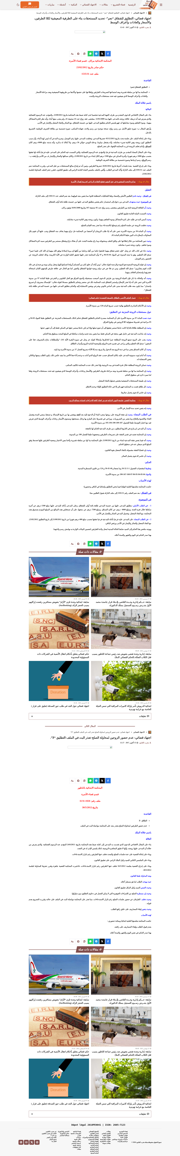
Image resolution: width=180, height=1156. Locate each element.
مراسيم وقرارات (122, 1141)
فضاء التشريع (123, 1131)
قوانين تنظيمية (123, 1135)
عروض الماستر (76, 1143)
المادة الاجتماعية (94, 1143)
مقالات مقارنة (106, 1137)
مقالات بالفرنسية (105, 1139)
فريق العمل (52, 1139)
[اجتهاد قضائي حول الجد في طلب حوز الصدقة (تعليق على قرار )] (59, 686)
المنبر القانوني (94, 1133)
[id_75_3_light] (18, 4)
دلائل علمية (77, 1139)
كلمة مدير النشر (51, 1137)
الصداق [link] (148, 146)
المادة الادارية (95, 1145)
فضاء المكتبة (77, 1131)
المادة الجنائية (94, 1149)
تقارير (79, 1135)
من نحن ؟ (53, 1135)
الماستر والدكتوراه (63, 1131)
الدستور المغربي (123, 1133)
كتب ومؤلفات (77, 1147)
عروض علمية (77, 1145)
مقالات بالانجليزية (105, 1141)
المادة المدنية (95, 1153)
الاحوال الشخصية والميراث (90, 1137)
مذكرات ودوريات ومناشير (120, 1139)
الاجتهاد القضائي (139, 13)
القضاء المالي (94, 1141)
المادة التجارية (94, 1147)
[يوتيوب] (26, 1142)
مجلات (79, 1149)
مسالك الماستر (64, 1135)
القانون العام (107, 1135)
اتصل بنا (54, 1141)
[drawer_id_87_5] (161, 5)
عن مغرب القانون (51, 1131)
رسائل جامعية (77, 1141)
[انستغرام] (21, 1142)
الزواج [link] (144, 160)
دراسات (78, 1137)
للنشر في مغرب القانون (49, 1133)
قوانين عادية (124, 1137)
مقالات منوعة (106, 1143)
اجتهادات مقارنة (94, 1135)
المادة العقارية (94, 1151)
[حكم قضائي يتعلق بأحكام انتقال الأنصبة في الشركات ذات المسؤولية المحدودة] (59, 634)
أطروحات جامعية (76, 1133)
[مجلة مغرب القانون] (148, 5)
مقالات (108, 1131)
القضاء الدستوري (93, 1139)
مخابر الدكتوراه (64, 1133)
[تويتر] (31, 1142)
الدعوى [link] (44, 268)
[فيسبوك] (37, 1142)
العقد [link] (78, 415)
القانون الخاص (106, 1133)
